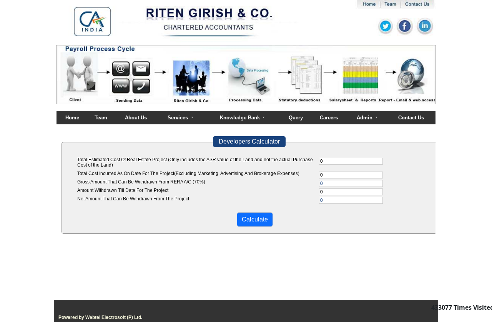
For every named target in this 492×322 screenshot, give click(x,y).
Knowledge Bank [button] (240, 118)
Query (296, 118)
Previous (87, 81)
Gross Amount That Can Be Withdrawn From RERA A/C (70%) (141, 182)
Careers (329, 118)
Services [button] (178, 118)
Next (400, 81)
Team (101, 118)
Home (72, 118)
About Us (136, 118)
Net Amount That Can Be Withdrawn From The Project (133, 198)
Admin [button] (365, 118)
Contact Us (411, 118)
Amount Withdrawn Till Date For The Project (122, 190)
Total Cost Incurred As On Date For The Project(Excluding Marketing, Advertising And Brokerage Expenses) (188, 173)
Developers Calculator (249, 141)
